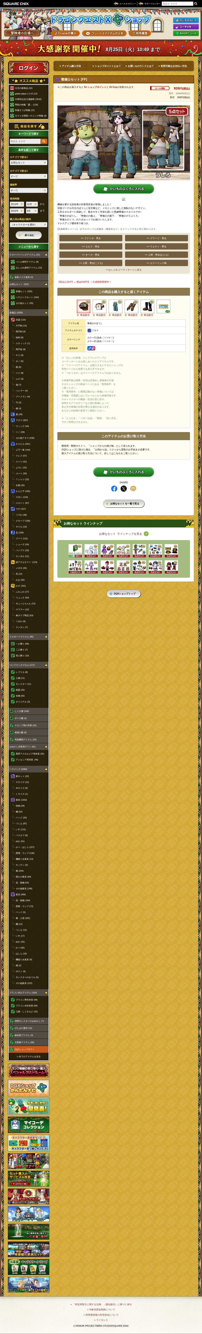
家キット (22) (22, 776)
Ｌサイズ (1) (22, 794)
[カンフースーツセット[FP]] (107, 567)
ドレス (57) (21, 456)
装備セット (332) (24, 291)
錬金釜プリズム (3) (24, 1035)
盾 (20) (19, 414)
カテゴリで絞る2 (19, 171)
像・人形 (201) (23, 918)
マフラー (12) (22, 609)
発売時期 (14, 198)
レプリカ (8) (22, 672)
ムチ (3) (19, 379)
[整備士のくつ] (147, 306)
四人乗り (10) (22, 655)
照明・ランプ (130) (25, 853)
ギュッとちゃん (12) (26, 603)
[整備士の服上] (99, 306)
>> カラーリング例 (156, 263)
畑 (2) (18, 965)
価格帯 (13, 184)
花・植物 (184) (23, 900)
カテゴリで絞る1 (19, 157)
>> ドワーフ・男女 (156, 238)
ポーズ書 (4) (21, 718)
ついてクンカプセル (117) (22, 665)
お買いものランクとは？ (141, 66)
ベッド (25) (21, 817)
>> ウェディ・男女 (156, 246)
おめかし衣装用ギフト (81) (22, 746)
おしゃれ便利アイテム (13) (29, 267)
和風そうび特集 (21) (25, 110)
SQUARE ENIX (16, 3)
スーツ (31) (21, 461)
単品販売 (85, 315)
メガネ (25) (21, 568)
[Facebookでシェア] (114, 488)
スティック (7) (23, 343)
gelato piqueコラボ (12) (26, 93)
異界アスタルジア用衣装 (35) (30, 754)
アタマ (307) (22, 420)
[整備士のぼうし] (83, 306)
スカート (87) (22, 503)
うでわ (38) (21, 515)
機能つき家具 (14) (24, 859)
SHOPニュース (186, 33)
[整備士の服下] (115, 306)
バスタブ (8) (22, 835)
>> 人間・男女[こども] (91, 263)
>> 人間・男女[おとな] (156, 254)
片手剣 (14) (21, 325)
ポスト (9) (21, 971)
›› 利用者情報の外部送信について (101, 1315)
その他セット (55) (24, 303)
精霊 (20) (20, 690)
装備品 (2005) (16, 312)
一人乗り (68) (22, 644)
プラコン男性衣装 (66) (27, 1000)
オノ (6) (19, 361)
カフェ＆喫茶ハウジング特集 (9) (31, 116)
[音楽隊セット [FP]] (171, 567)
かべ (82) (20, 947)
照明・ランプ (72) (24, 906)
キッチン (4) (22, 865)
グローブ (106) (23, 521)
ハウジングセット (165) (27, 297)
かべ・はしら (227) (25, 847)
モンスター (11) (23, 684)
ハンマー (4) (22, 390)
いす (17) (20, 936)
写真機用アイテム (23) (25, 739)
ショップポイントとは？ (108, 66)
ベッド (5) (21, 912)
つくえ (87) (21, 823)
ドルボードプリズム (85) (21, 636)
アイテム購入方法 (71, 66)
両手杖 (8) (21, 349)
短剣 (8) (19, 337)
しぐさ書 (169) (22, 711)
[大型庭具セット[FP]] (139, 567)
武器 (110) (21, 320)
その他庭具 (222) (24, 983)
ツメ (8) (19, 373)
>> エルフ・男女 (91, 246)
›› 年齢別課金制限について (101, 1309)
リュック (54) (22, 597)
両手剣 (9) (21, 331)
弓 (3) (18, 402)
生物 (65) (20, 696)
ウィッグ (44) (22, 426)
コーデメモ (186, 27)
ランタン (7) (22, 627)
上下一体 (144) (23, 450)
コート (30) (21, 473)
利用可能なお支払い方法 (174, 66)
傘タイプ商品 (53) (24, 615)
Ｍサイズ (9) (22, 788)
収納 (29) (20, 806)
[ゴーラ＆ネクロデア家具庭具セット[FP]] (75, 567)
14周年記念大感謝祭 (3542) (28, 99)
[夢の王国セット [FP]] (123, 550)
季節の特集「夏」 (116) (26, 104)
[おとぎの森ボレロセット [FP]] (155, 567)
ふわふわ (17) (22, 592)
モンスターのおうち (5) (27, 977)
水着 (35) (20, 485)
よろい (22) (21, 467)
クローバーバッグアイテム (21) (24, 254)
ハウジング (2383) (18, 769)
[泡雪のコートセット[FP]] (91, 550)
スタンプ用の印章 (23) (25, 725)
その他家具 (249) (24, 888)
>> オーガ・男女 (91, 254)
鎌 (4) (18, 408)
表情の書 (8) (21, 732)
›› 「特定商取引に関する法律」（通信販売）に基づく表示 (101, 1304)
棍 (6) (18, 367)
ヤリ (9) (19, 355)
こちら (117, 453)
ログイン (28, 68)
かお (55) (20, 580)
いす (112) (21, 829)
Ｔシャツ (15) (22, 479)
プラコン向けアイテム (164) (23, 992)
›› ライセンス (101, 1320)
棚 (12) (19, 924)
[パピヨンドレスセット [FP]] (107, 550)
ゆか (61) (20, 841)
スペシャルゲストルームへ (29, 1070)
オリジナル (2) (23, 702)
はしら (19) (21, 953)
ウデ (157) (21, 509)
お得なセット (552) (19, 284)
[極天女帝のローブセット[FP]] (91, 567)
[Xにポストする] (124, 488)
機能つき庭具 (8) (24, 959)
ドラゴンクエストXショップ (101, 19)
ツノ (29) (20, 432)
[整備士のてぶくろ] (131, 306)
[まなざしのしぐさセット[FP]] (75, 550)
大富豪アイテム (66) (24, 1042)
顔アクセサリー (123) (26, 562)
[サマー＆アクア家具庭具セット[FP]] (155, 550)
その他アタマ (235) (25, 438)
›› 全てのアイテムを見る (29, 1056)
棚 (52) (19, 811)
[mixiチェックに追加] (133, 488)
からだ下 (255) (23, 491)
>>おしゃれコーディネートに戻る (124, 269)
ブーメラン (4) (23, 396)
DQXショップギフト (25, 1049)
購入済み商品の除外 (20, 219)
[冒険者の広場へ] (22, 33)
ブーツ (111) (22, 538)
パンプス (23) (22, 550)
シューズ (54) (22, 544)
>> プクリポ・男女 (91, 238)
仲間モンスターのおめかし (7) (29, 1021)
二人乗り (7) (22, 649)
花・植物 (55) (22, 882)
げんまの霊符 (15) (23, 1028)
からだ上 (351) (23, 444)
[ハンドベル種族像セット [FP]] (123, 567)
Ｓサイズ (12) (22, 782)
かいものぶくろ (186, 20)
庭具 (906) (21, 894)
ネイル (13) (21, 526)
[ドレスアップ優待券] (163, 306)
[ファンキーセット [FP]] (139, 550)
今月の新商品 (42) (24, 88)
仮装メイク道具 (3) (24, 277)
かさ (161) (21, 586)
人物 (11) (20, 678)
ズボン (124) (22, 497)
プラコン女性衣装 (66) (27, 1005)
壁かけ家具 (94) (23, 877)
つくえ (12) (21, 930)
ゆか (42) (20, 942)
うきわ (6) (21, 621)
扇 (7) (18, 385)
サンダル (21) (22, 556)
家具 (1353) (21, 800)
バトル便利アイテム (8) (27, 262)
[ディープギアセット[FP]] (171, 550)
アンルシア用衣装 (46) (27, 759)
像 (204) (20, 871)
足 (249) (20, 532)
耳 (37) (19, 574)
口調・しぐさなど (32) (27, 1011)
